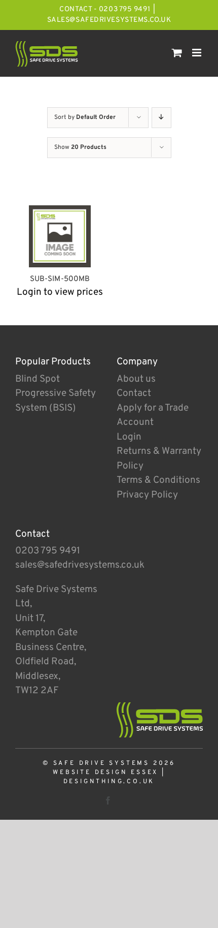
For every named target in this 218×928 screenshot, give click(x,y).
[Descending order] (161, 117)
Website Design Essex (105, 772)
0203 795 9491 (47, 551)
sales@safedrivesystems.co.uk (109, 20)
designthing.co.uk (109, 782)
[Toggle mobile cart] (177, 52)
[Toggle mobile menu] (197, 52)
